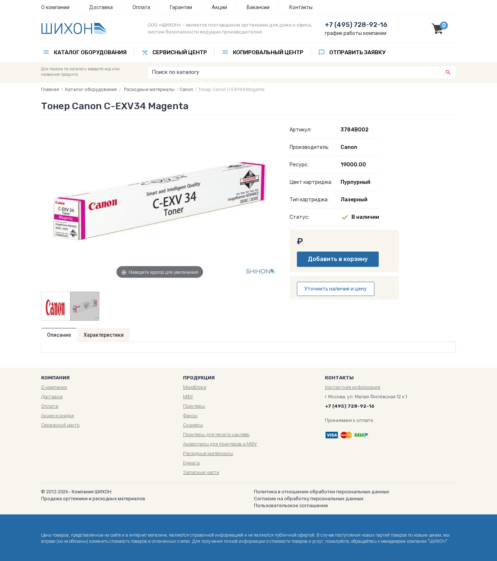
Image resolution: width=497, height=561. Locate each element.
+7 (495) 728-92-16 (356, 25)
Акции (219, 7)
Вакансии (258, 7)
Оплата (141, 7)
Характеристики (104, 335)
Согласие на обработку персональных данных (308, 498)
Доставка (101, 7)
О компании (55, 7)
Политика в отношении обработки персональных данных (321, 491)
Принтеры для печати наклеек (216, 434)
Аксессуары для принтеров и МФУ (220, 444)
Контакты (301, 7)
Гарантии (181, 7)
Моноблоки (194, 387)
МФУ (188, 396)
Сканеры (193, 425)
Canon (186, 89)
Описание (59, 335)
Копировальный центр (268, 52)
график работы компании (355, 33)
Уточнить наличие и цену (336, 289)
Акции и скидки (57, 415)
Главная (50, 89)
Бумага (191, 463)
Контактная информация (352, 387)
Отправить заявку (357, 52)
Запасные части (201, 472)
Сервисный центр (179, 52)
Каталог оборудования (90, 52)
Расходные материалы (149, 89)
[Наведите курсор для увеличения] (160, 201)
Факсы (190, 415)
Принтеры (194, 406)
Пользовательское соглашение (291, 505)
